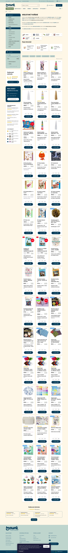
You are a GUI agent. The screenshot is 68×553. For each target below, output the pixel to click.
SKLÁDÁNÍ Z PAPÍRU (12, 37)
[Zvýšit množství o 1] (31, 84)
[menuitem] (10, 8)
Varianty (27, 441)
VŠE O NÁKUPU (8, 1)
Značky (9, 46)
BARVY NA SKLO (11, 22)
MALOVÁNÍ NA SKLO (12, 33)
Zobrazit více (34, 519)
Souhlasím (46, 546)
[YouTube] (50, 540)
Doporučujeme (25, 56)
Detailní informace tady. (24, 548)
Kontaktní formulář (13, 99)
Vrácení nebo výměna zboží (10, 543)
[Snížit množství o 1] (26, 84)
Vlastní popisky (8, 540)
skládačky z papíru (50, 17)
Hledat (38, 5)
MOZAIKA (10, 35)
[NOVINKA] (56, 156)
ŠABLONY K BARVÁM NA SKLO (13, 24)
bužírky (34, 22)
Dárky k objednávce (8, 541)
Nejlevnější (32, 56)
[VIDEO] (42, 391)
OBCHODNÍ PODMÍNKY (25, 1)
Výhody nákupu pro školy (37, 540)
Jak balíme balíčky (8, 538)
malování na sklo (46, 22)
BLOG (12, 1)
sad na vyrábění (32, 18)
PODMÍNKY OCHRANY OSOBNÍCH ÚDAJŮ (24, 542)
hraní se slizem (30, 22)
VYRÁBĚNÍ (10, 39)
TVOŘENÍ (9, 28)
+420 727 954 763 (12, 95)
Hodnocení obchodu (18, 1)
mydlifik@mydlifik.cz (13, 93)
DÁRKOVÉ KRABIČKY (12, 31)
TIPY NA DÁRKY (10, 44)
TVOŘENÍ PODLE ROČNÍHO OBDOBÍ (13, 41)
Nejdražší (38, 56)
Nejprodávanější (45, 56)
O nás (34, 535)
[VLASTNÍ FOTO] (56, 213)
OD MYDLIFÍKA (10, 20)
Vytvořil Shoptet (52, 551)
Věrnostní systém (8, 544)
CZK (59, 1)
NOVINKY (9, 17)
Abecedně (52, 56)
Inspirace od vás (35, 538)
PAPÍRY (9, 26)
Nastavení (21, 551)
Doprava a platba (8, 535)
